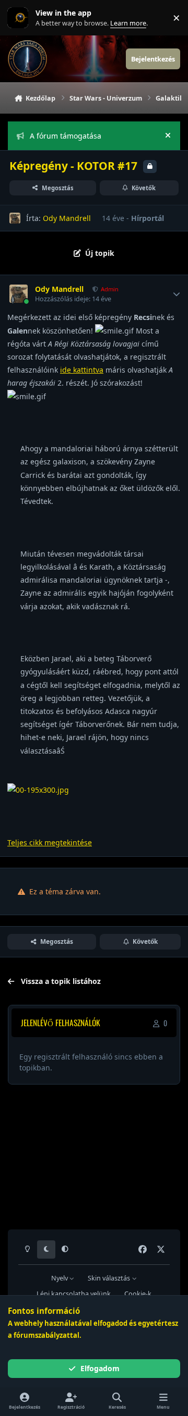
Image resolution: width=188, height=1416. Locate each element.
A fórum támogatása (65, 136)
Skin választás (110, 1278)
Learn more (20, 18)
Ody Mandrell (67, 218)
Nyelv (60, 1278)
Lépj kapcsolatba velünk (74, 1293)
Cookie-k (137, 1293)
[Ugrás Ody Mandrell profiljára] (14, 218)
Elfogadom (100, 1368)
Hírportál (147, 218)
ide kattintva (81, 370)
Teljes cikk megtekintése (49, 842)
